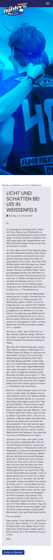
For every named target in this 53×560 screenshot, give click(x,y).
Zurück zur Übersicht (13, 552)
